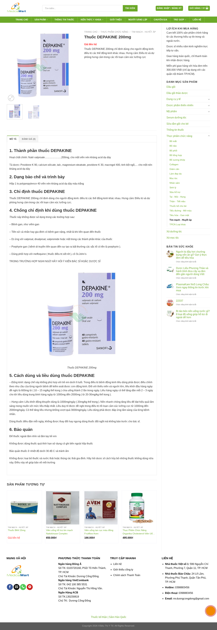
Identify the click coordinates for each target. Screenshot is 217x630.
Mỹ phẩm (171, 111)
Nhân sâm (175, 183)
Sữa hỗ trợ (175, 192)
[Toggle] (209, 99)
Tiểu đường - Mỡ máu (181, 210)
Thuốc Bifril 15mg (16, 530)
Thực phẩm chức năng (179, 136)
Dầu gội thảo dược (177, 93)
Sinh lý (173, 187)
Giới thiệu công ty (123, 569)
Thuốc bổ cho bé (178, 206)
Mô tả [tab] (13, 139)
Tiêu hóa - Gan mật (179, 215)
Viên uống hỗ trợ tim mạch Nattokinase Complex (59, 532)
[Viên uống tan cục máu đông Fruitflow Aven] (101, 507)
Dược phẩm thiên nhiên (179, 105)
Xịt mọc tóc (172, 237)
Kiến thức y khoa (91, 19)
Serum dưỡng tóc (176, 117)
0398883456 (182, 587)
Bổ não (173, 146)
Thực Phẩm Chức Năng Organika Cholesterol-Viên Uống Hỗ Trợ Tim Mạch (139, 532)
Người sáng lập (137, 19)
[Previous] (12, 65)
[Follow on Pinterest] (30, 587)
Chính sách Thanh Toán (126, 575)
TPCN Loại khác (178, 224)
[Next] (74, 65)
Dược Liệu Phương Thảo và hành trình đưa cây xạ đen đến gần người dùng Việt (192, 271)
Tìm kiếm (130, 8)
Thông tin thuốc (64, 19)
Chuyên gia (160, 19)
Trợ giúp (179, 19)
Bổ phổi (173, 150)
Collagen (174, 164)
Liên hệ (197, 19)
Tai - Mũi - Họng (178, 196)
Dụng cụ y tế (173, 99)
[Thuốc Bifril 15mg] (24, 507)
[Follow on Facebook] (10, 587)
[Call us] (23, 587)
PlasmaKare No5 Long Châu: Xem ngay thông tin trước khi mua (192, 287)
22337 (179, 300)
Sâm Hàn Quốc (117, 617)
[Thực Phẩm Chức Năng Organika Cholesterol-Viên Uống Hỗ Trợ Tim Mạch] (139, 507)
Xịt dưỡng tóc (174, 231)
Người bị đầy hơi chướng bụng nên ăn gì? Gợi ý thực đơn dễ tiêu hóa (191, 254)
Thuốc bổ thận (99, 617)
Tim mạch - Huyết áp (181, 220)
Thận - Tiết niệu (177, 201)
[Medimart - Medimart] (22, 8)
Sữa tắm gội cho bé (177, 123)
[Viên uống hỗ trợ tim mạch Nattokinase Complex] (62, 507)
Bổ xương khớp (177, 160)
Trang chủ (22, 19)
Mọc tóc (173, 178)
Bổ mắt (173, 141)
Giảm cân (174, 169)
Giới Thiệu (116, 19)
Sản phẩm (40, 19)
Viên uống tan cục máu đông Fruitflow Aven (98, 532)
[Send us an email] (17, 587)
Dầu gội (170, 86)
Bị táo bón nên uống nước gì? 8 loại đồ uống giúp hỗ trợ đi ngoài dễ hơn (193, 314)
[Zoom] (11, 98)
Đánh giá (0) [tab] (28, 139)
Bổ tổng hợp (176, 155)
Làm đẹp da (176, 173)
